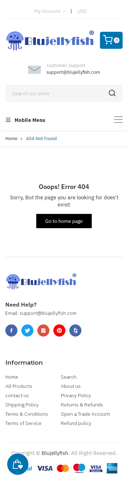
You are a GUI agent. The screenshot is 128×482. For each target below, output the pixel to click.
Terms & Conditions (26, 414)
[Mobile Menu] (118, 120)
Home (11, 138)
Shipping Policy (22, 404)
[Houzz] (75, 330)
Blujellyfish (55, 453)
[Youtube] (59, 330)
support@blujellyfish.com (73, 72)
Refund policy (76, 423)
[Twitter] (27, 330)
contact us (17, 395)
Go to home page (64, 221)
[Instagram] (43, 330)
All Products (18, 386)
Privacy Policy (76, 395)
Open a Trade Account (85, 414)
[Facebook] (11, 330)
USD (82, 11)
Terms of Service (23, 423)
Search (68, 377)
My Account (48, 11)
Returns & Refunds (82, 404)
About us (71, 386)
